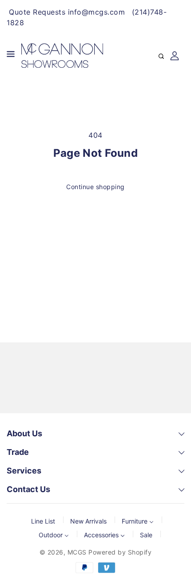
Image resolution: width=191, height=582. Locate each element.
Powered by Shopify (119, 552)
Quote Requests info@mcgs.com (67, 12)
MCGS (77, 552)
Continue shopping (95, 186)
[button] (11, 55)
